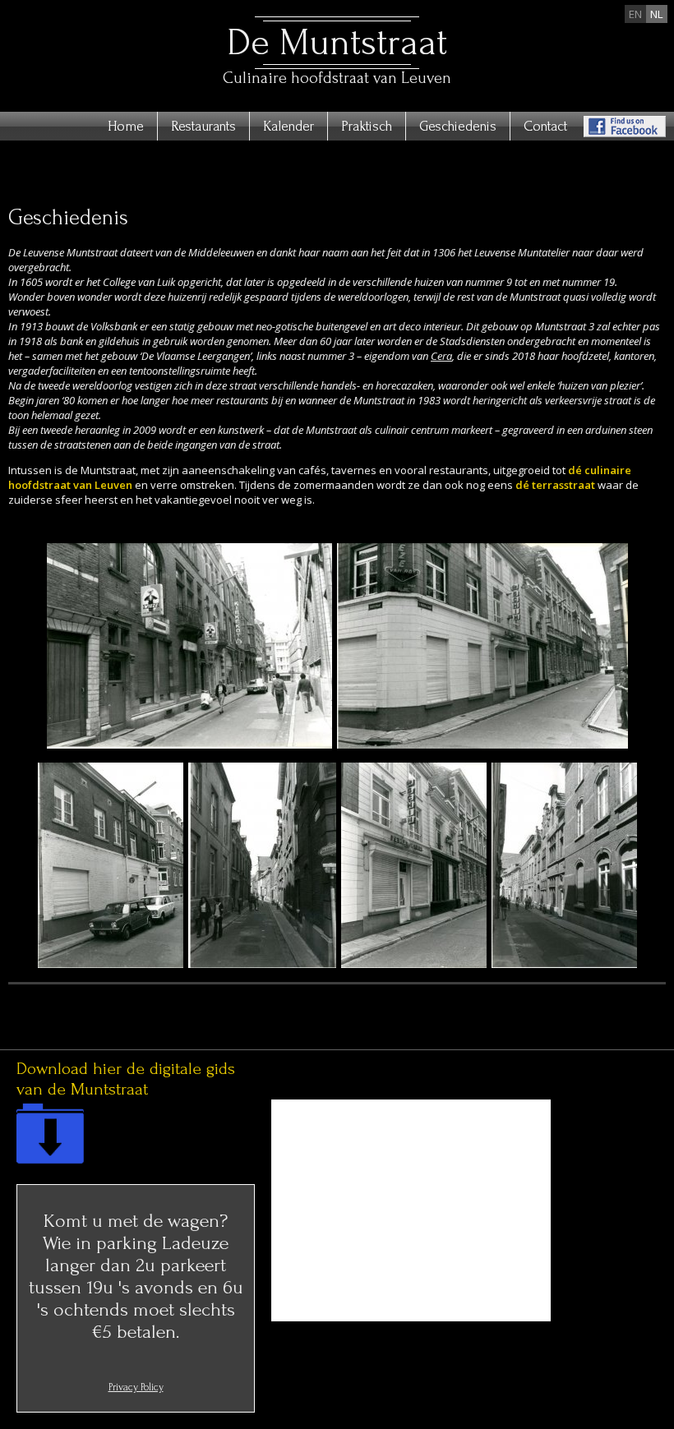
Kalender (288, 126)
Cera (441, 355)
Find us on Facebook (625, 126)
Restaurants (203, 126)
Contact (545, 126)
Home (126, 126)
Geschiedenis (457, 126)
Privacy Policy (136, 1387)
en (635, 14)
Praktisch (366, 126)
